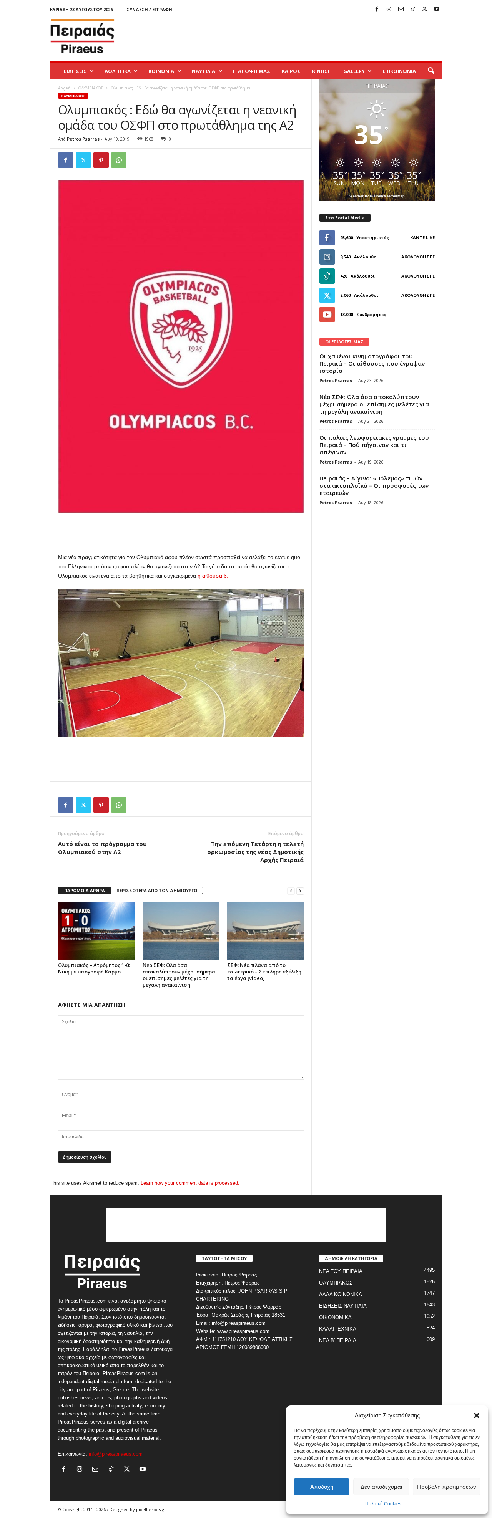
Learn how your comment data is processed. (190, 1183)
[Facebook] (377, 9)
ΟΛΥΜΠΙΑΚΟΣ (90, 88)
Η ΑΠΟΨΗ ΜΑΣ (251, 71)
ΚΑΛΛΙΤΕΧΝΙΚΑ (337, 1329)
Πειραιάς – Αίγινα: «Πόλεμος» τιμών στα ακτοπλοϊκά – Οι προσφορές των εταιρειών (374, 485)
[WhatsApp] (118, 160)
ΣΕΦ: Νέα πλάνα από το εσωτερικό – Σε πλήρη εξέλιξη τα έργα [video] (264, 972)
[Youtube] (436, 9)
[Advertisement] (302, 36)
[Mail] (401, 9)
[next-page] (300, 891)
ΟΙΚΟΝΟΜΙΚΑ (335, 1317)
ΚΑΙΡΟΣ (291, 71)
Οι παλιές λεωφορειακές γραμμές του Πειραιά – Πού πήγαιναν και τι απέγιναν (374, 445)
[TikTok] (412, 9)
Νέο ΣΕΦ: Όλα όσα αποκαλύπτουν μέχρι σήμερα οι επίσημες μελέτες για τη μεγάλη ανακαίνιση (179, 975)
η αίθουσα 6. (213, 576)
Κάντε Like (422, 237)
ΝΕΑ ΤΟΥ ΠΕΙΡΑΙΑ (340, 1271)
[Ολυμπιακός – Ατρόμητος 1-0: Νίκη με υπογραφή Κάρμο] (96, 931)
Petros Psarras (83, 139)
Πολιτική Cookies (383, 1503)
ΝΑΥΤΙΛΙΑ (203, 71)
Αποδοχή (321, 1486)
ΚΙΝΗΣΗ (322, 71)
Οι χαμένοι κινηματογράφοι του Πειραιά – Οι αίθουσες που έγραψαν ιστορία (372, 363)
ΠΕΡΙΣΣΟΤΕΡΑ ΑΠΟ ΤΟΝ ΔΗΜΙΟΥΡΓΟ (156, 890)
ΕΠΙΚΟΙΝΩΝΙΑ (399, 71)
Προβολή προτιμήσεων (446, 1486)
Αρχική (64, 88)
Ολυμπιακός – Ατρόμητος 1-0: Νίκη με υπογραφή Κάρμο (94, 968)
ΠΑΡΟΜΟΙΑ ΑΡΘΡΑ (84, 890)
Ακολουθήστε (418, 257)
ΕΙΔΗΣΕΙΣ (75, 71)
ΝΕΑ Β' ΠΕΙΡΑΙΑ (337, 1340)
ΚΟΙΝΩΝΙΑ (161, 71)
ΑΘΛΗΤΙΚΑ (118, 71)
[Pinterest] (101, 160)
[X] (424, 9)
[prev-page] (291, 891)
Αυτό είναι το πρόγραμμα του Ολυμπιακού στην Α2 (102, 848)
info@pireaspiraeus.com (116, 1454)
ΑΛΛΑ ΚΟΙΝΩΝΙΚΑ (340, 1294)
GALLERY (354, 71)
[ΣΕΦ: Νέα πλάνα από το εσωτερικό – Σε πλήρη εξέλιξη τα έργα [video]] (265, 931)
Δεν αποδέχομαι (381, 1486)
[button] (476, 1415)
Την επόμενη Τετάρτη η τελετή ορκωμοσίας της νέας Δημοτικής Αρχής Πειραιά (255, 852)
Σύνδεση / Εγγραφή (149, 9)
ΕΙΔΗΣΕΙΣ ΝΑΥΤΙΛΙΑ (343, 1306)
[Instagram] (389, 9)
